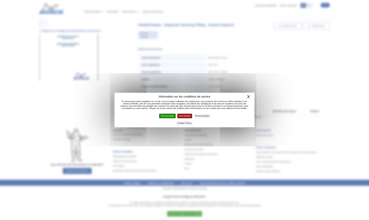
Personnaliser (202, 116)
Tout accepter (167, 116)
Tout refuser (185, 116)
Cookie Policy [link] (184, 123)
